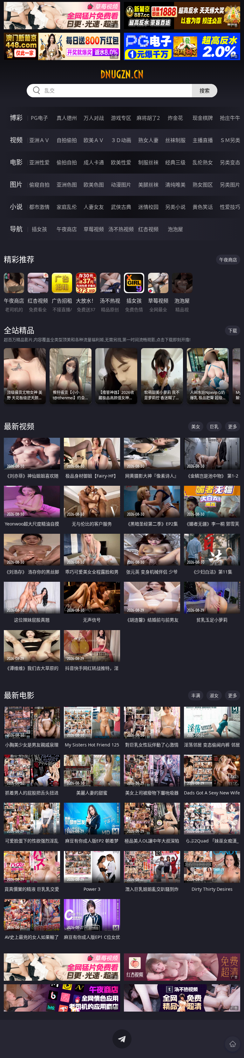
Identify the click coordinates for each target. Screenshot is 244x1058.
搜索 (205, 90)
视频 (16, 140)
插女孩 (39, 229)
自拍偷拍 (67, 140)
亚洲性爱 (39, 162)
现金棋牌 (203, 117)
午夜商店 (67, 229)
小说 (16, 207)
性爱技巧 (230, 206)
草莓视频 (94, 229)
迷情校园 (148, 206)
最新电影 (19, 695)
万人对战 (94, 117)
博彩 (16, 117)
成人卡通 (94, 162)
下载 (232, 330)
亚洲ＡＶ (39, 140)
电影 (16, 162)
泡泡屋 (175, 229)
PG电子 (39, 117)
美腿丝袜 (148, 184)
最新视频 (19, 426)
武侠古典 (121, 206)
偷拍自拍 (67, 162)
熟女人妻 (148, 140)
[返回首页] (232, 1044)
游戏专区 (121, 117)
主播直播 (203, 140)
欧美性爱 (121, 162)
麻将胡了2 (148, 117)
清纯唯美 (175, 184)
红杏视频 (148, 229)
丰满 (195, 695)
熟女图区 (203, 184)
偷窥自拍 (39, 184)
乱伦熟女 (203, 162)
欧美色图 (94, 184)
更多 (232, 426)
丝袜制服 (175, 140)
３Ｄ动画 (121, 140)
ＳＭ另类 (230, 140)
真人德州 (67, 117)
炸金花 (175, 117)
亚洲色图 (67, 184)
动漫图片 (121, 184)
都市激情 (39, 206)
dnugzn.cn (122, 74)
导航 (16, 229)
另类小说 (175, 206)
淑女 (214, 695)
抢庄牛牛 (230, 117)
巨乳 (214, 426)
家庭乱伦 (67, 206)
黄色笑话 (203, 206)
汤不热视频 (121, 229)
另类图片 (230, 184)
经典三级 (175, 162)
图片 (16, 184)
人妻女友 (94, 206)
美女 (195, 426)
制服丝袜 (148, 162)
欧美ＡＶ (94, 140)
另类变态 (230, 162)
